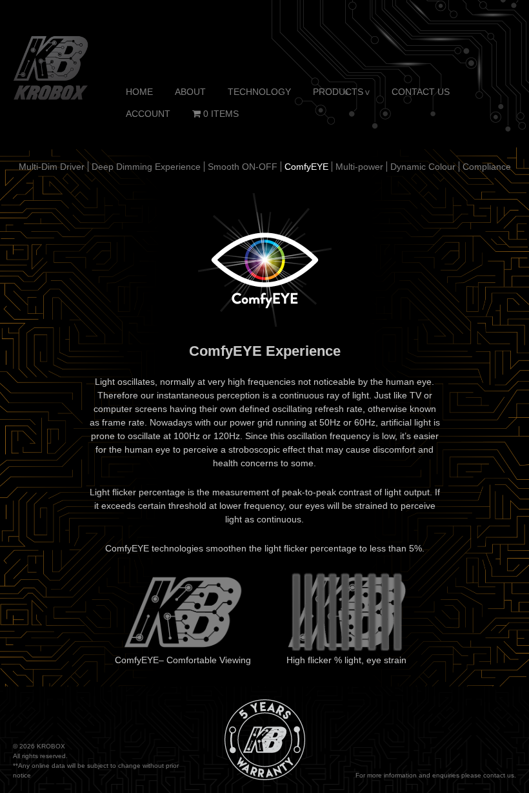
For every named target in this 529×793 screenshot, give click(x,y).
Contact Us (421, 92)
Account (148, 113)
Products (338, 92)
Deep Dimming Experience (146, 166)
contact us (498, 775)
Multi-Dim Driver (52, 166)
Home (139, 92)
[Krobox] (50, 67)
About (190, 92)
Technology (259, 92)
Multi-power (359, 166)
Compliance (487, 166)
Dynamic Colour (422, 166)
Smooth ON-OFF (242, 166)
